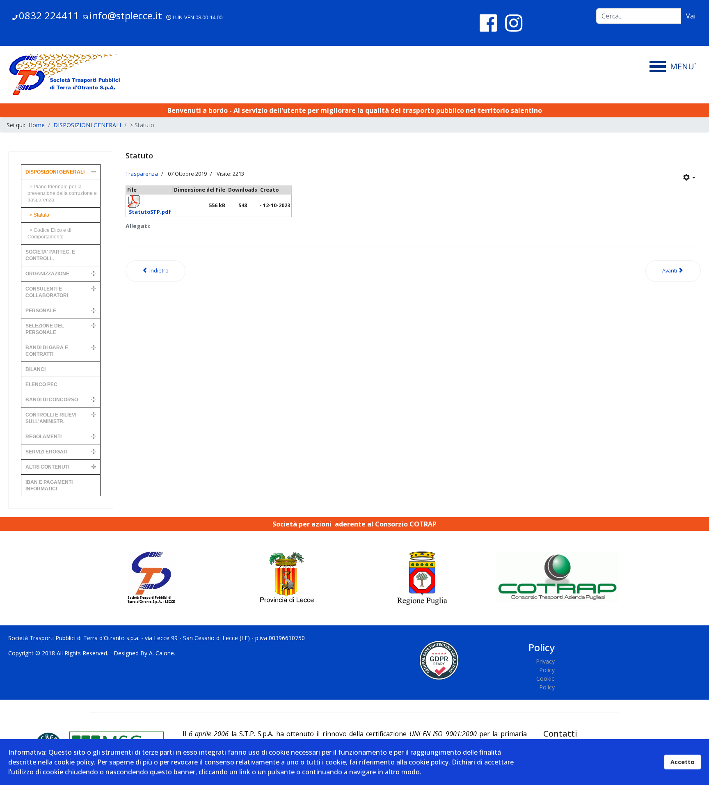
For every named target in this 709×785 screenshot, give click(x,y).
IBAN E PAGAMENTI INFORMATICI (49, 485)
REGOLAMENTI (43, 436)
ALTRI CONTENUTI (47, 467)
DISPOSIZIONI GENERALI (55, 172)
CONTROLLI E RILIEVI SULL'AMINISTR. (50, 418)
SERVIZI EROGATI (46, 452)
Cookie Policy (545, 683)
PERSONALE (40, 311)
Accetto (682, 762)
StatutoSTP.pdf (150, 211)
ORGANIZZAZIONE (47, 274)
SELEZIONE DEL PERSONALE (44, 329)
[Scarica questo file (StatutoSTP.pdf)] (149, 205)
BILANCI (35, 369)
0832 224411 (49, 15)
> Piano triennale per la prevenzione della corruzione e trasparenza (62, 193)
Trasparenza (142, 173)
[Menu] (675, 66)
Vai (690, 16)
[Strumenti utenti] (689, 177)
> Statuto (39, 215)
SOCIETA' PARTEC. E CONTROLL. (50, 255)
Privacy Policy (545, 665)
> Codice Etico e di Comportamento (49, 233)
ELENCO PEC (41, 384)
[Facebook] (488, 22)
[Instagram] (513, 22)
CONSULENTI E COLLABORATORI (46, 292)
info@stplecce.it (125, 15)
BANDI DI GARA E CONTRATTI (46, 351)
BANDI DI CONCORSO (51, 400)
